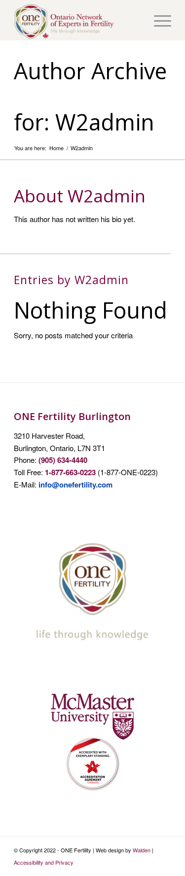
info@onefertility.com (75, 484)
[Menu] (157, 20)
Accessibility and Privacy (44, 862)
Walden (141, 850)
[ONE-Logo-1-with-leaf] (77, 20)
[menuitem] (157, 20)
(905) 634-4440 (62, 459)
